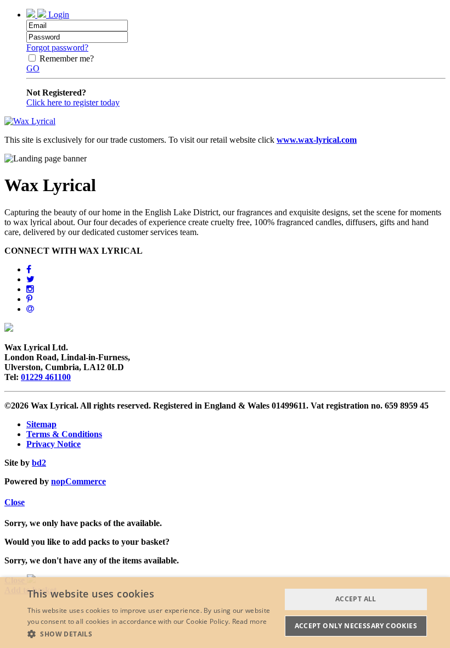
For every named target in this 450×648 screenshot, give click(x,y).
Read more (249, 621)
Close (14, 502)
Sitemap (41, 424)
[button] (154, 633)
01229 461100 (46, 377)
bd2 (39, 462)
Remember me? (67, 58)
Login (57, 14)
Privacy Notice (53, 444)
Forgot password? (57, 47)
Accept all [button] (355, 599)
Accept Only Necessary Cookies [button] (356, 625)
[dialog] (225, 612)
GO (33, 68)
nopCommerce (78, 481)
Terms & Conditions (64, 434)
